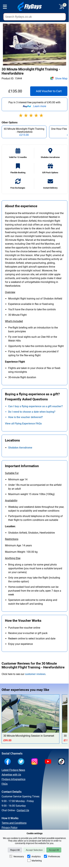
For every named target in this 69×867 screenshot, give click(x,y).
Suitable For (12, 473)
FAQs (5, 783)
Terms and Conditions (14, 822)
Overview (10, 292)
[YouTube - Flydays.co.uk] (49, 762)
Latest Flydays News (13, 770)
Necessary (18, 856)
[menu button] (5, 7)
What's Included (14, 321)
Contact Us (23, 810)
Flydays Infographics (13, 779)
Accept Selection (34, 850)
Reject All (15, 850)
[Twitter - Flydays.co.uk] (22, 762)
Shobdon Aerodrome (20, 447)
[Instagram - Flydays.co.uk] (35, 762)
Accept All (54, 850)
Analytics (36, 856)
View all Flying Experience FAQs (23, 423)
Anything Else (12, 558)
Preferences (54, 856)
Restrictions (11, 539)
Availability (11, 500)
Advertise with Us (11, 774)
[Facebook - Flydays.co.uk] (8, 762)
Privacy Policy (9, 827)
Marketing (37, 860)
